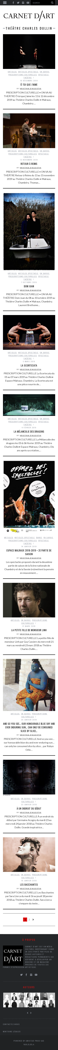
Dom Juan (29, 286)
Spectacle (43, 75)
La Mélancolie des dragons (29, 431)
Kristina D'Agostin (30, 89)
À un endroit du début (29, 808)
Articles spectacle (28, 72)
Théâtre (27, 77)
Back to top (28, 1044)
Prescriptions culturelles (22, 75)
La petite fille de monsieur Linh (29, 630)
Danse (39, 537)
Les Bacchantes (29, 884)
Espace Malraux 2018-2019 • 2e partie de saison (28, 552)
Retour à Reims (29, 163)
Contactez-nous (11, 1024)
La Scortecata (29, 365)
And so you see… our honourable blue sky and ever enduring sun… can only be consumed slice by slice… (29, 727)
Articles (12, 72)
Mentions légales (12, 1031)
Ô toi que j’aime (29, 84)
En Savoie (45, 72)
